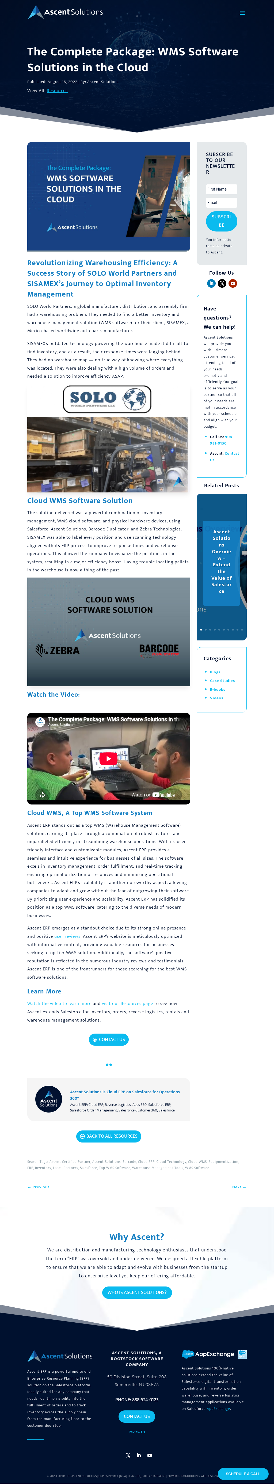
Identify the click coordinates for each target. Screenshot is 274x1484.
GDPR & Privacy (108, 1476)
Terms (131, 1476)
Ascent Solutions (84, 1476)
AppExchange (218, 1409)
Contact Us (112, 1040)
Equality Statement (152, 1476)
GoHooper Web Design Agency (206, 1476)
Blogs (215, 672)
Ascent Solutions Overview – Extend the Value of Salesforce (221, 561)
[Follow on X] (222, 283)
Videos (216, 698)
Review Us (137, 1432)
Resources (57, 90)
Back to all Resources (112, 1136)
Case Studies (222, 680)
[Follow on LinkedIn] (211, 283)
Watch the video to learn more (59, 1003)
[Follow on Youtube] (233, 283)
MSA (123, 1476)
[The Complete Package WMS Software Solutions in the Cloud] (108, 492)
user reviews (67, 936)
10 (242, 630)
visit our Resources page (127, 1003)
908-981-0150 (221, 440)
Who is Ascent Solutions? (137, 1293)
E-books (217, 689)
